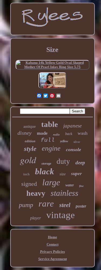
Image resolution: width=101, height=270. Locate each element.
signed (29, 183)
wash (83, 133)
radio (56, 134)
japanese (72, 126)
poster (81, 206)
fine (81, 185)
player (35, 218)
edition (30, 141)
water (69, 185)
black (44, 171)
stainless (64, 193)
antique (29, 126)
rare (46, 203)
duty (63, 161)
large (51, 182)
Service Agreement (52, 259)
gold (28, 160)
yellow (64, 141)
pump (26, 204)
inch (26, 174)
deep (80, 162)
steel (64, 205)
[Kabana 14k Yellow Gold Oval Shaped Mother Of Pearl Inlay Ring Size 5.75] (52, 67)
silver (77, 141)
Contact (52, 244)
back (68, 134)
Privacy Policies (52, 252)
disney (25, 133)
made (42, 133)
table (49, 124)
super (76, 173)
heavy (35, 193)
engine (51, 148)
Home (52, 237)
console (73, 149)
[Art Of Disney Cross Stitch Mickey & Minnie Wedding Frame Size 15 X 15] (52, 89)
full (48, 140)
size (63, 174)
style (30, 148)
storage (46, 163)
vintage (60, 215)
